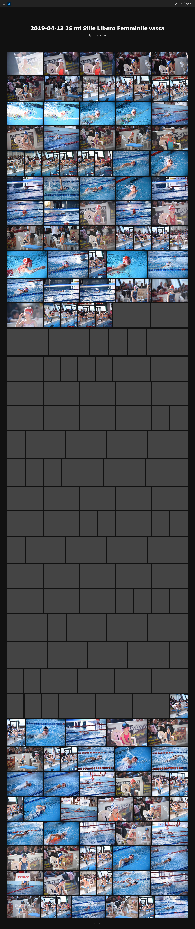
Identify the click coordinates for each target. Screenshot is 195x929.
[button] (4, 4)
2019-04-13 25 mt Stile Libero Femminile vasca (97, 28)
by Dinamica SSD (97, 35)
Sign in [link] (188, 3)
